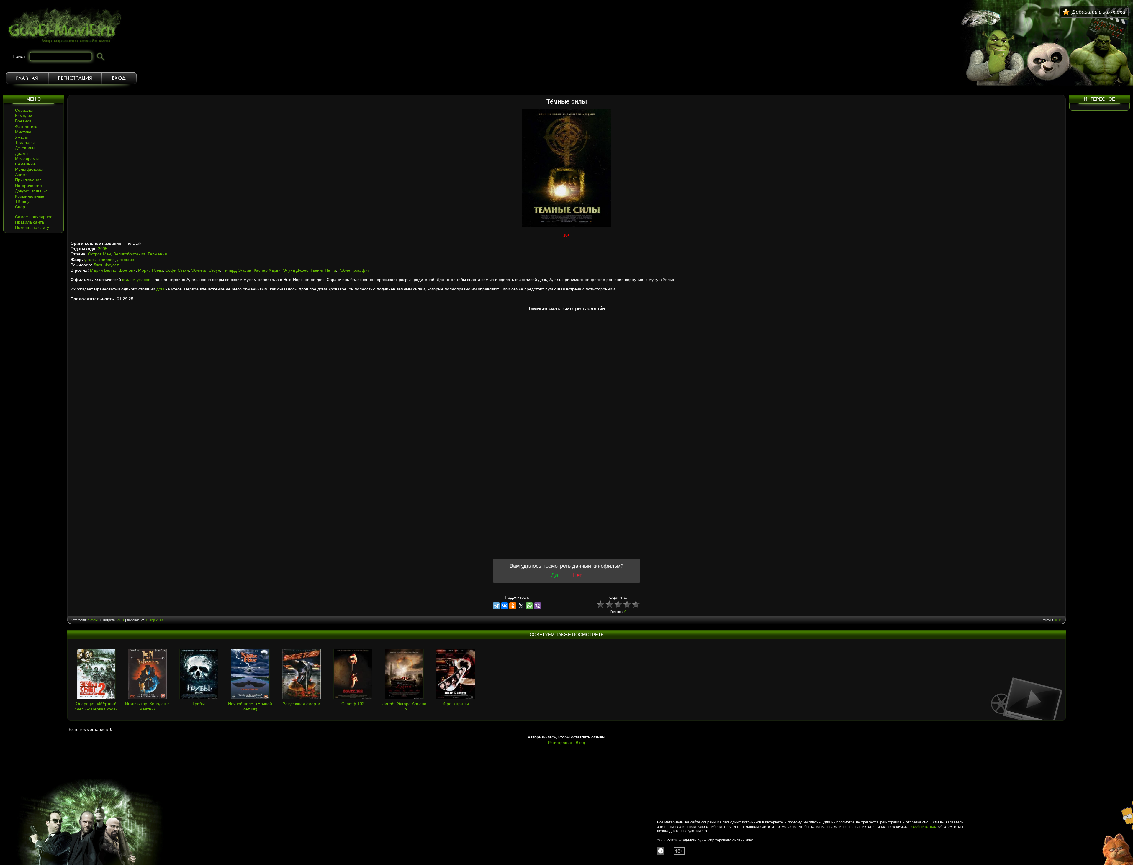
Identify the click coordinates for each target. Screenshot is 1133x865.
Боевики (23, 121)
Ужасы (21, 137)
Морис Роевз (150, 270)
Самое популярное (34, 216)
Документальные (31, 190)
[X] (521, 605)
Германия (157, 254)
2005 (102, 248)
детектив (125, 259)
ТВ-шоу (22, 201)
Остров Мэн (99, 254)
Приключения (28, 180)
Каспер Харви (267, 270)
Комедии (23, 115)
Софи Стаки (177, 270)
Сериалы (24, 110)
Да (554, 575)
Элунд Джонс (295, 270)
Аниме (21, 174)
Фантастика (26, 126)
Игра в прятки (455, 703)
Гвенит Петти (323, 270)
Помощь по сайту (32, 227)
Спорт (21, 206)
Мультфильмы (29, 169)
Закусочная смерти (301, 703)
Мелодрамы (27, 158)
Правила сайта (29, 222)
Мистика (23, 131)
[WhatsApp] (529, 605)
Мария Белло (103, 270)
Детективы (25, 147)
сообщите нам (923, 827)
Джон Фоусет (106, 264)
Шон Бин (127, 270)
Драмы (21, 153)
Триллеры (25, 142)
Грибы (199, 703)
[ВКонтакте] (504, 605)
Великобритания (129, 254)
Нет (577, 575)
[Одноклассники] (512, 605)
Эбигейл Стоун (205, 270)
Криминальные (29, 196)
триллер (107, 259)
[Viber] (537, 605)
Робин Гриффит (353, 270)
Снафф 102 (352, 703)
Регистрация (74, 78)
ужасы (90, 259)
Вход (119, 78)
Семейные (25, 164)
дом (160, 289)
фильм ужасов (136, 279)
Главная (27, 78)
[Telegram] (496, 605)
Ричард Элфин (236, 270)
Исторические (28, 185)
